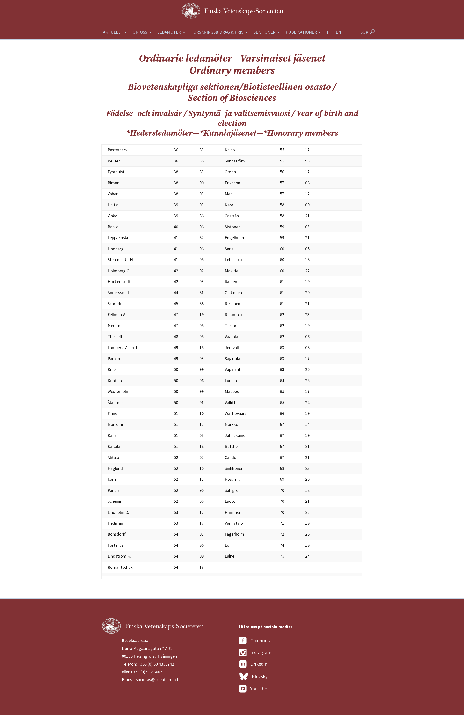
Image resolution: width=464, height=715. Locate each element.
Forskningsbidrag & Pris (217, 32)
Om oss (140, 32)
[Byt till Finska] (328, 34)
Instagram (260, 652)
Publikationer (301, 32)
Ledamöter (169, 32)
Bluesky (260, 676)
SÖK (364, 32)
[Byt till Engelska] (338, 34)
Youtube (258, 689)
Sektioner (265, 32)
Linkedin (258, 664)
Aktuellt (113, 32)
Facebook (260, 640)
